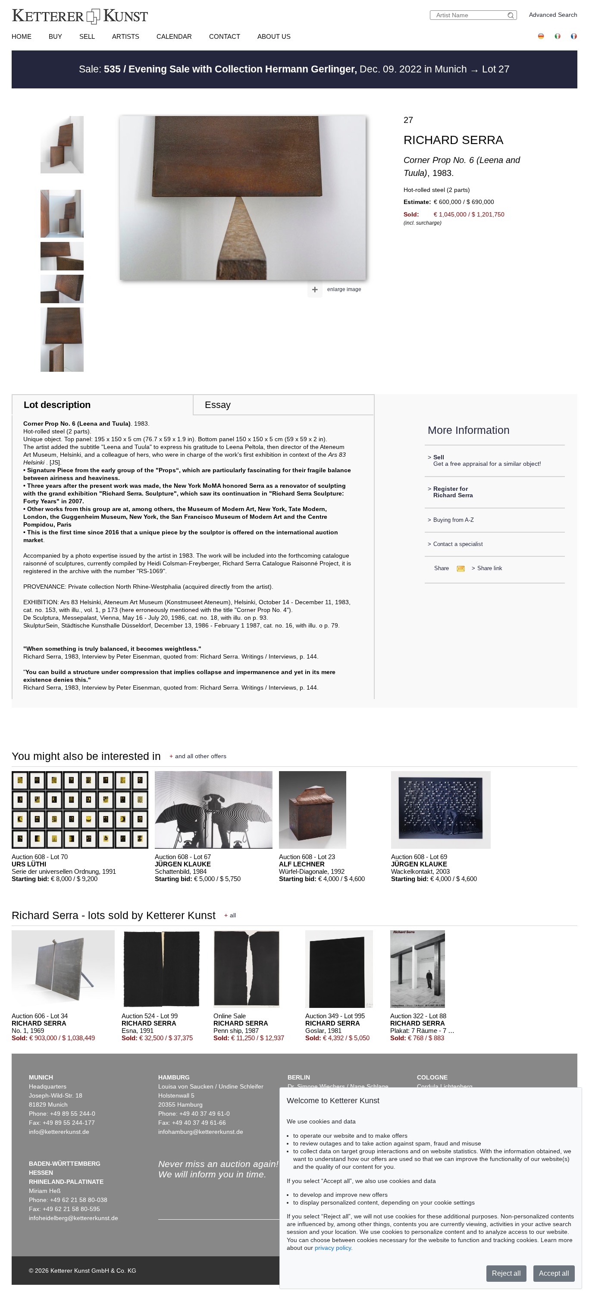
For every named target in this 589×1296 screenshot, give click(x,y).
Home (21, 36)
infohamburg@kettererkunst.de (200, 1131)
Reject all (506, 1273)
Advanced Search (553, 14)
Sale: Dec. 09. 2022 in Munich (274, 69)
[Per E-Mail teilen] (458, 568)
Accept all (554, 1273)
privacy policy (333, 1247)
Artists (125, 36)
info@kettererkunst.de (59, 1131)
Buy (55, 36)
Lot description (57, 404)
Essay (218, 404)
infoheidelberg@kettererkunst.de (73, 1217)
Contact (224, 36)
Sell (87, 36)
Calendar (174, 36)
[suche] (512, 15)
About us (274, 36)
